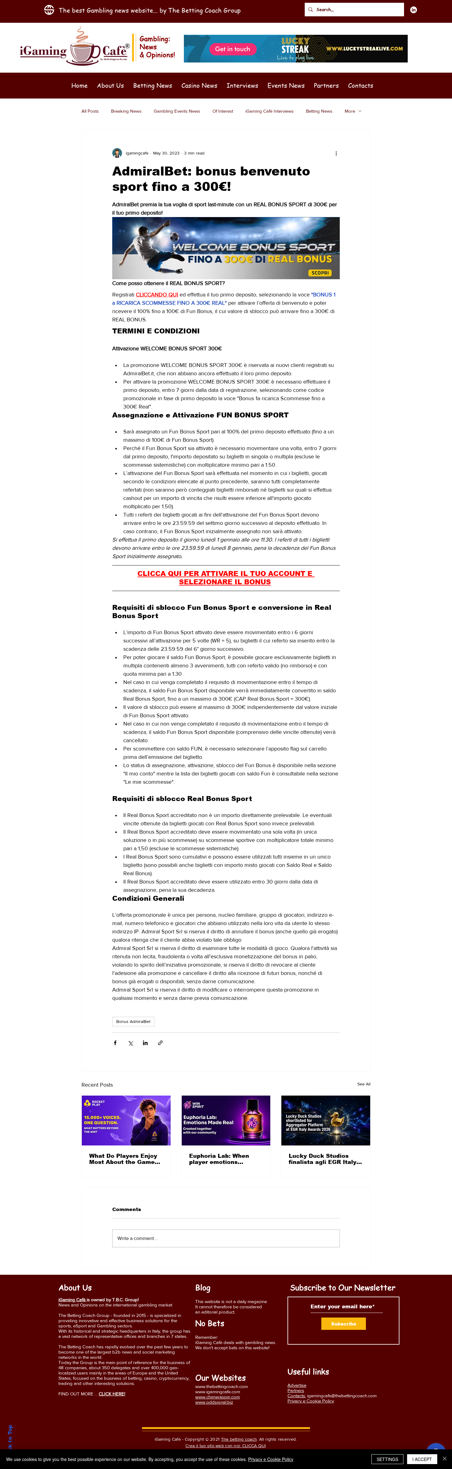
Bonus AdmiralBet (133, 1021)
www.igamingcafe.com (217, 1391)
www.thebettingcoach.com (221, 1386)
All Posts (90, 111)
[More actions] (336, 153)
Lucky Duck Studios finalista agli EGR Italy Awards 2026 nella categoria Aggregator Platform (322, 1159)
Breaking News (126, 111)
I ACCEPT (422, 1459)
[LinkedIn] (413, 9)
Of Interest (222, 111)
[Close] (444, 1459)
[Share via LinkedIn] (145, 1043)
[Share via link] (160, 1043)
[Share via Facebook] (115, 1043)
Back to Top (10, 1442)
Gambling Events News (177, 111)
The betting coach (239, 1439)
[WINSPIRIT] (226, 1120)
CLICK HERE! (112, 1393)
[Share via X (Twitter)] (130, 1043)
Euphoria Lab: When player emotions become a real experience (219, 1159)
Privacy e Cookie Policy (270, 1459)
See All (364, 1083)
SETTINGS (387, 1459)
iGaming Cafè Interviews (269, 111)
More (350, 111)
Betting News (319, 111)
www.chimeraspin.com (217, 1396)
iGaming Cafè (72, 1299)
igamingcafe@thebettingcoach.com (342, 1395)
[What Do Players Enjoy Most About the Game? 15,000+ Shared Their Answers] (126, 1120)
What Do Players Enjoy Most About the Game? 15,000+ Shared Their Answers (123, 1159)
